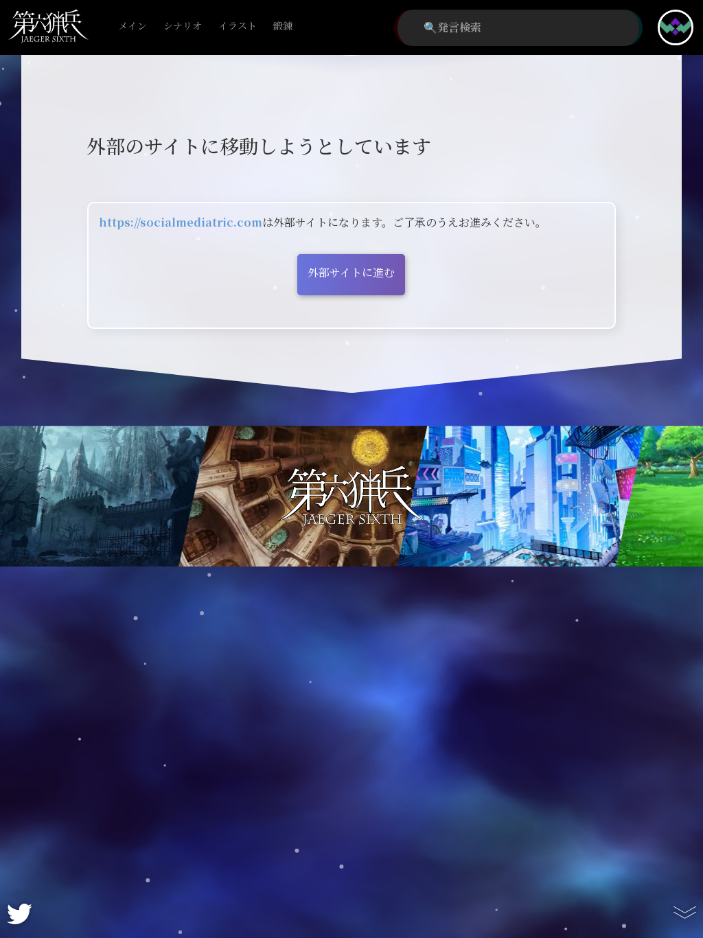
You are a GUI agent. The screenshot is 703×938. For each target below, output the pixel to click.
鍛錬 (282, 26)
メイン (132, 26)
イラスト (237, 26)
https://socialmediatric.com (180, 222)
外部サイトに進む (351, 272)
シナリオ (182, 26)
